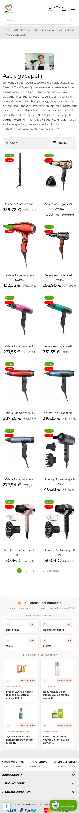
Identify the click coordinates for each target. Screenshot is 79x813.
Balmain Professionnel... (20, 204)
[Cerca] (71, 20)
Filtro (62, 142)
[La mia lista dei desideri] (57, 8)
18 (43, 570)
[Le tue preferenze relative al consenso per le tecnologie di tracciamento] (6, 806)
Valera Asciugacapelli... (20, 346)
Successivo (55, 570)
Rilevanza (13, 143)
